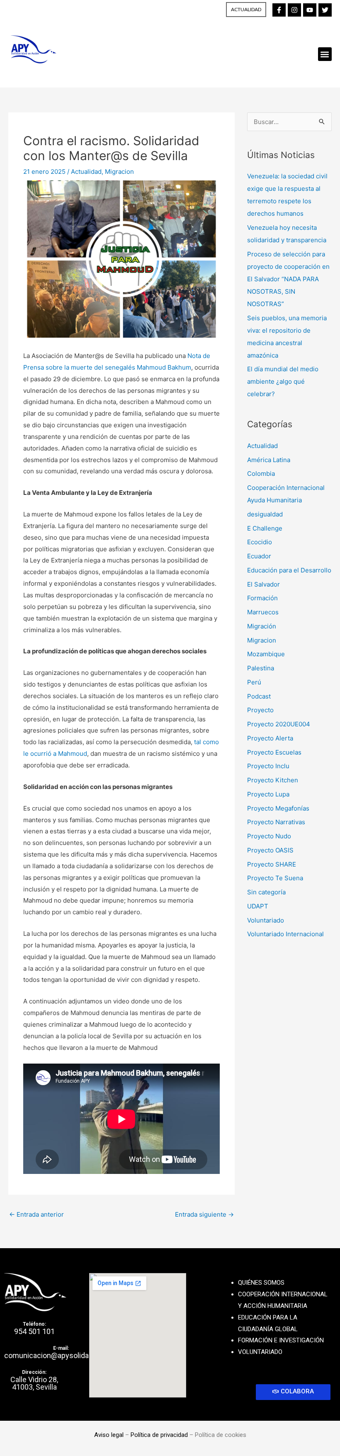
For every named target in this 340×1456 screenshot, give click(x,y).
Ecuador (259, 556)
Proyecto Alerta (270, 738)
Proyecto (260, 710)
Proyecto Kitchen (272, 780)
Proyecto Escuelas (274, 752)
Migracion (119, 171)
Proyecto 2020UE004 (278, 724)
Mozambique (266, 654)
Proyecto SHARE (271, 864)
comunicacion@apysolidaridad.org (60, 1355)
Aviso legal (109, 1435)
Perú (254, 682)
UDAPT (257, 906)
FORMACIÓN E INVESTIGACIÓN (281, 1340)
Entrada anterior (36, 1214)
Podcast (259, 696)
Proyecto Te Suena (275, 878)
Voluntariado (265, 920)
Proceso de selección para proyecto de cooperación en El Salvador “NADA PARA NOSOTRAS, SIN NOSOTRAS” (288, 279)
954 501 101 (34, 1331)
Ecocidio (259, 542)
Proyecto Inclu (268, 766)
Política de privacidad (159, 1435)
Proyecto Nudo (269, 836)
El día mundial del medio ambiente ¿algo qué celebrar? (282, 381)
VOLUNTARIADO (260, 1352)
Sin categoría (266, 892)
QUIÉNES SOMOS (261, 1282)
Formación (262, 598)
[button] (325, 54)
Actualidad (86, 171)
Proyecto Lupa (268, 794)
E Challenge (264, 528)
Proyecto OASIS (270, 850)
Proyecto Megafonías (278, 808)
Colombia (261, 473)
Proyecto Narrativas (276, 822)
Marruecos (263, 612)
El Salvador (263, 584)
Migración (261, 626)
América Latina (268, 460)
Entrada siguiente (204, 1214)
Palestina (260, 668)
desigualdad (265, 514)
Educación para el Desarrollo (289, 570)
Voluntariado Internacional (285, 934)
